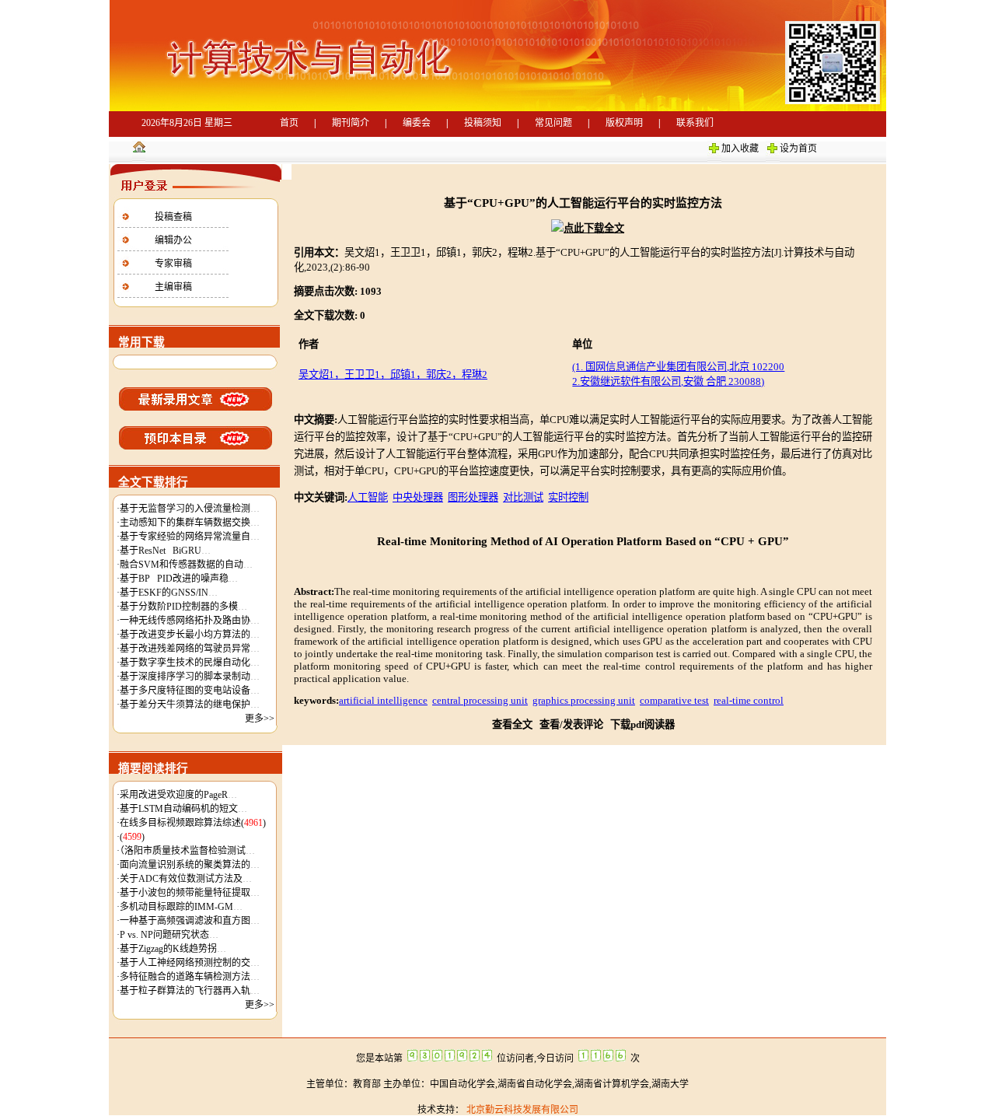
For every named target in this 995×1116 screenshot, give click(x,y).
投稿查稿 (173, 217)
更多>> (259, 718)
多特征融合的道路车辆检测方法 (190, 976)
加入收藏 (740, 148)
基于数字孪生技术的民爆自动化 (190, 662)
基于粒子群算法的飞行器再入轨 (190, 990)
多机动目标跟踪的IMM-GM (181, 906)
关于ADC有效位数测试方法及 (186, 878)
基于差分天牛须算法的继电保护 (190, 704)
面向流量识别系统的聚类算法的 (190, 864)
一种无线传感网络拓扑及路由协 (190, 620)
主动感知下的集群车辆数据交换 (190, 522)
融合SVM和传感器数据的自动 (186, 564)
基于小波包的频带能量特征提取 (190, 892)
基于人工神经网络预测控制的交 (190, 962)
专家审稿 (173, 263)
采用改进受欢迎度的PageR (178, 794)
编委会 (417, 122)
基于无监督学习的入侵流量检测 (190, 508)
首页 (289, 122)
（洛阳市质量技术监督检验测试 (187, 850)
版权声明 (624, 122)
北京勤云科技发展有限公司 (521, 1109)
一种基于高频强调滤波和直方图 (190, 920)
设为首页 (798, 148)
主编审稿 (173, 287)
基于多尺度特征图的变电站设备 (190, 690)
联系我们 (695, 122)
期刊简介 (350, 122)
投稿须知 (482, 122)
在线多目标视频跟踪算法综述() (193, 822)
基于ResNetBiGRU (165, 550)
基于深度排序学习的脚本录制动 (190, 676)
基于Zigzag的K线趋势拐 (173, 948)
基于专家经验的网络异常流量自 (190, 536)
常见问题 (553, 122)
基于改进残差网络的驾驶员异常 (190, 648)
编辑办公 (173, 240)
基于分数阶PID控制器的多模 (183, 606)
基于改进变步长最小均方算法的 (190, 634)
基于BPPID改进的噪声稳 (179, 578)
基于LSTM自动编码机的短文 (183, 808)
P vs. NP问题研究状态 (169, 934)
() (132, 836)
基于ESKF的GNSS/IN (169, 592)
